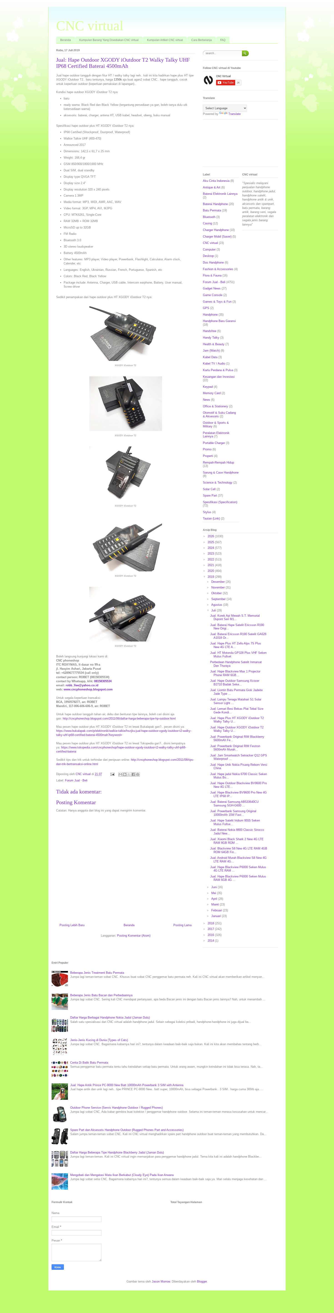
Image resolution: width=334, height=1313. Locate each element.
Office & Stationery (215, 406)
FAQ (222, 40)
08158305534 (103, 681)
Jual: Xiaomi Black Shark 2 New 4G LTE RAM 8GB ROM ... (237, 840)
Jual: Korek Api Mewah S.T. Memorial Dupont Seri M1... (235, 617)
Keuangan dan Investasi (219, 376)
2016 (211, 935)
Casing (207, 223)
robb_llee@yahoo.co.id (82, 685)
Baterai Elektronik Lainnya (220, 193)
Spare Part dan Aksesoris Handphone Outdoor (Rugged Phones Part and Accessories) (127, 1130)
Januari (216, 916)
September (219, 599)
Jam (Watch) (211, 350)
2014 (211, 940)
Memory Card (212, 393)
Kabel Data (210, 357)
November (218, 587)
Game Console (212, 295)
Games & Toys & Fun (217, 301)
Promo (207, 449)
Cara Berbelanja (201, 40)
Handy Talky (211, 337)
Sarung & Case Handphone (221, 472)
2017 (211, 929)
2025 (211, 542)
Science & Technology (217, 482)
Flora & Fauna (212, 275)
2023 (211, 553)
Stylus (207, 512)
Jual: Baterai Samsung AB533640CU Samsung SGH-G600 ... (234, 803)
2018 (211, 923)
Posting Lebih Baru (72, 925)
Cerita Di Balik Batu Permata (89, 1062)
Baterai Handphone (215, 204)
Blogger (202, 1281)
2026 (211, 536)
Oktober (217, 593)
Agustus (217, 604)
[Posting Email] (112, 774)
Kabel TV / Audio (214, 363)
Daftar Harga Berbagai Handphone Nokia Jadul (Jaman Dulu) (110, 1017)
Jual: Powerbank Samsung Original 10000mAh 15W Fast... (233, 812)
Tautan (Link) (211, 518)
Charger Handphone (216, 230)
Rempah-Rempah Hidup (218, 462)
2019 (211, 576)
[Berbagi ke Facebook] (133, 774)
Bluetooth (209, 217)
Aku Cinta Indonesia (216, 181)
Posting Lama (182, 925)
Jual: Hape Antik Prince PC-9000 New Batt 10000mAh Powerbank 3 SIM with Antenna (126, 1085)
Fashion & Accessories (218, 269)
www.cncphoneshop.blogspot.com (88, 689)
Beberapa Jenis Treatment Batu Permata (97, 972)
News (206, 399)
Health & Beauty (213, 344)
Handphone (210, 314)
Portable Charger (214, 443)
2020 (211, 571)
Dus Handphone (213, 262)
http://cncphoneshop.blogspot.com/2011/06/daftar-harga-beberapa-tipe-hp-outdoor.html (119, 718)
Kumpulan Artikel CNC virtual (165, 40)
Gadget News (212, 288)
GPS (206, 308)
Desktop (208, 256)
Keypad (208, 386)
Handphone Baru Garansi (219, 321)
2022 (211, 559)
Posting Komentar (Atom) (133, 935)
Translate (234, 114)
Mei (214, 893)
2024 (211, 548)
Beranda (65, 40)
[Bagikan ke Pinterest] (137, 774)
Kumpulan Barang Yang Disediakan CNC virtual (109, 40)
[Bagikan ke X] (129, 774)
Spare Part (210, 495)
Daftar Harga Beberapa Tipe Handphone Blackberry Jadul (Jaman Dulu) (117, 1152)
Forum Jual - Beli (76, 780)
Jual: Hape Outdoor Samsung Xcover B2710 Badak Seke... (234, 682)
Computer (209, 249)
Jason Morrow (161, 1281)
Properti (208, 456)
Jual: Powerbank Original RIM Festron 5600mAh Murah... (235, 747)
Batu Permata (212, 210)
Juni (214, 887)
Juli (214, 610)
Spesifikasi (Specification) (220, 502)
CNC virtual (89, 25)
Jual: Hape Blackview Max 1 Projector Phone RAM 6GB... (235, 673)
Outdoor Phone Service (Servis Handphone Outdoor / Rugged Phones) (116, 1107)
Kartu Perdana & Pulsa (218, 370)
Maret (215, 904)
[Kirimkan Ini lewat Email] (120, 774)
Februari (217, 910)
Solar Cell (209, 489)
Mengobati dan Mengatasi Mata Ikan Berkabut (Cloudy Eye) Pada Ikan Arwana (122, 1175)
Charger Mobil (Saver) (217, 236)
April (214, 898)
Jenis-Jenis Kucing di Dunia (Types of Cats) (99, 1040)
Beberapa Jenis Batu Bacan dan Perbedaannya (101, 995)
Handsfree (209, 331)
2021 (211, 565)
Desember (218, 581)
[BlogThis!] (124, 774)
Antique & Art (211, 187)
